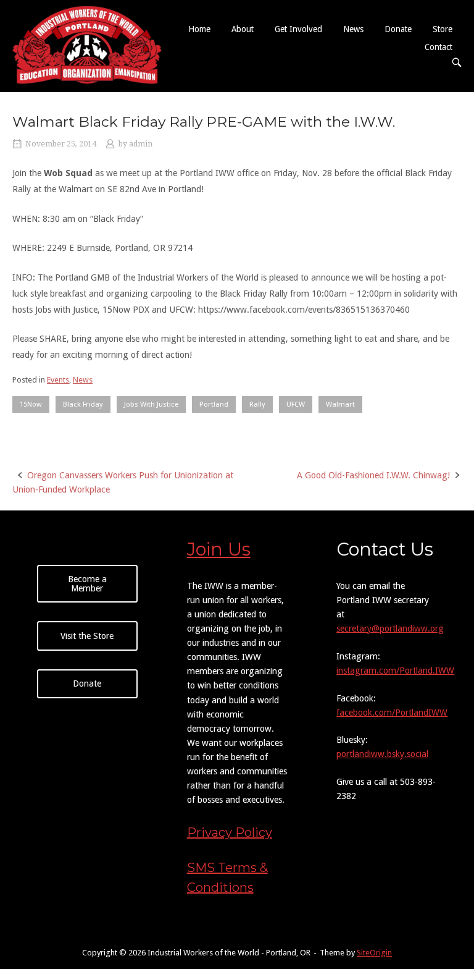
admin (140, 144)
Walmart (340, 404)
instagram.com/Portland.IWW (395, 670)
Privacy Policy (229, 832)
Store (442, 29)
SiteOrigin (374, 952)
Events (58, 379)
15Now (31, 404)
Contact (438, 47)
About (242, 29)
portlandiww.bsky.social (382, 754)
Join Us (219, 549)
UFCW (295, 404)
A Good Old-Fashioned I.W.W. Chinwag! (373, 475)
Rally (257, 404)
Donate (398, 29)
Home (199, 29)
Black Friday (83, 404)
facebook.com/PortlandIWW (391, 712)
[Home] (87, 45)
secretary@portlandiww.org (390, 628)
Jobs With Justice (151, 404)
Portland (213, 404)
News (353, 29)
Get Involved (298, 29)
